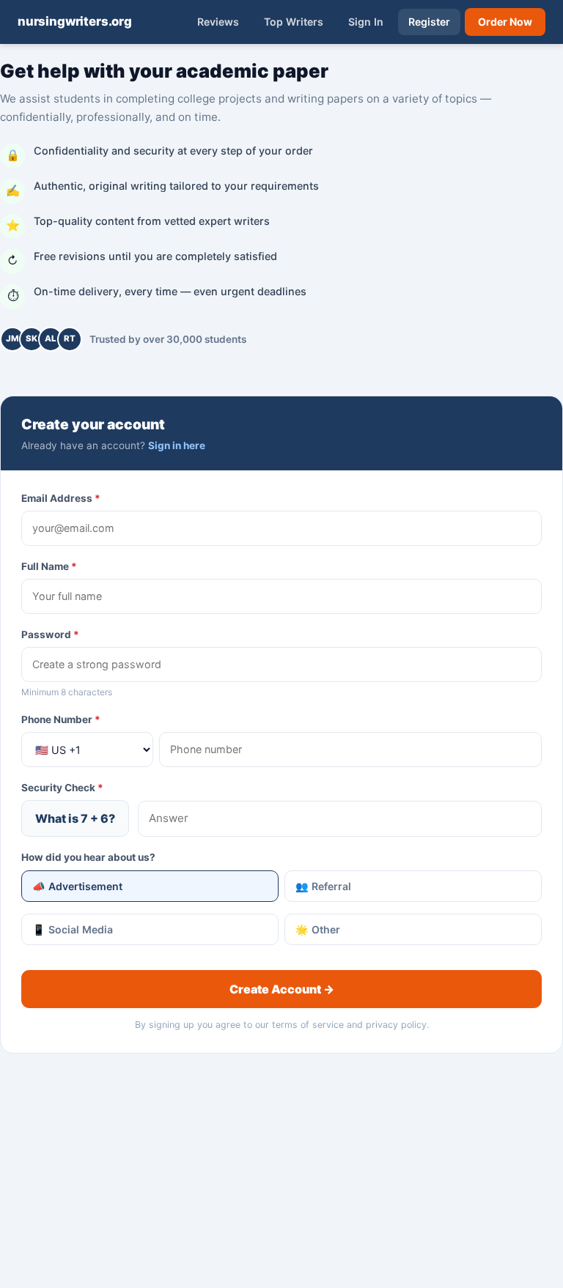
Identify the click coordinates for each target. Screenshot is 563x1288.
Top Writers (293, 21)
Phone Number (60, 719)
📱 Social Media (72, 929)
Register (429, 21)
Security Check (62, 787)
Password (50, 634)
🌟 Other (317, 929)
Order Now (505, 21)
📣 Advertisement (77, 886)
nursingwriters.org (75, 21)
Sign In (365, 21)
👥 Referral (323, 886)
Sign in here (176, 445)
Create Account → (281, 989)
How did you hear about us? (88, 857)
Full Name (49, 566)
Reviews (218, 21)
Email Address (60, 498)
